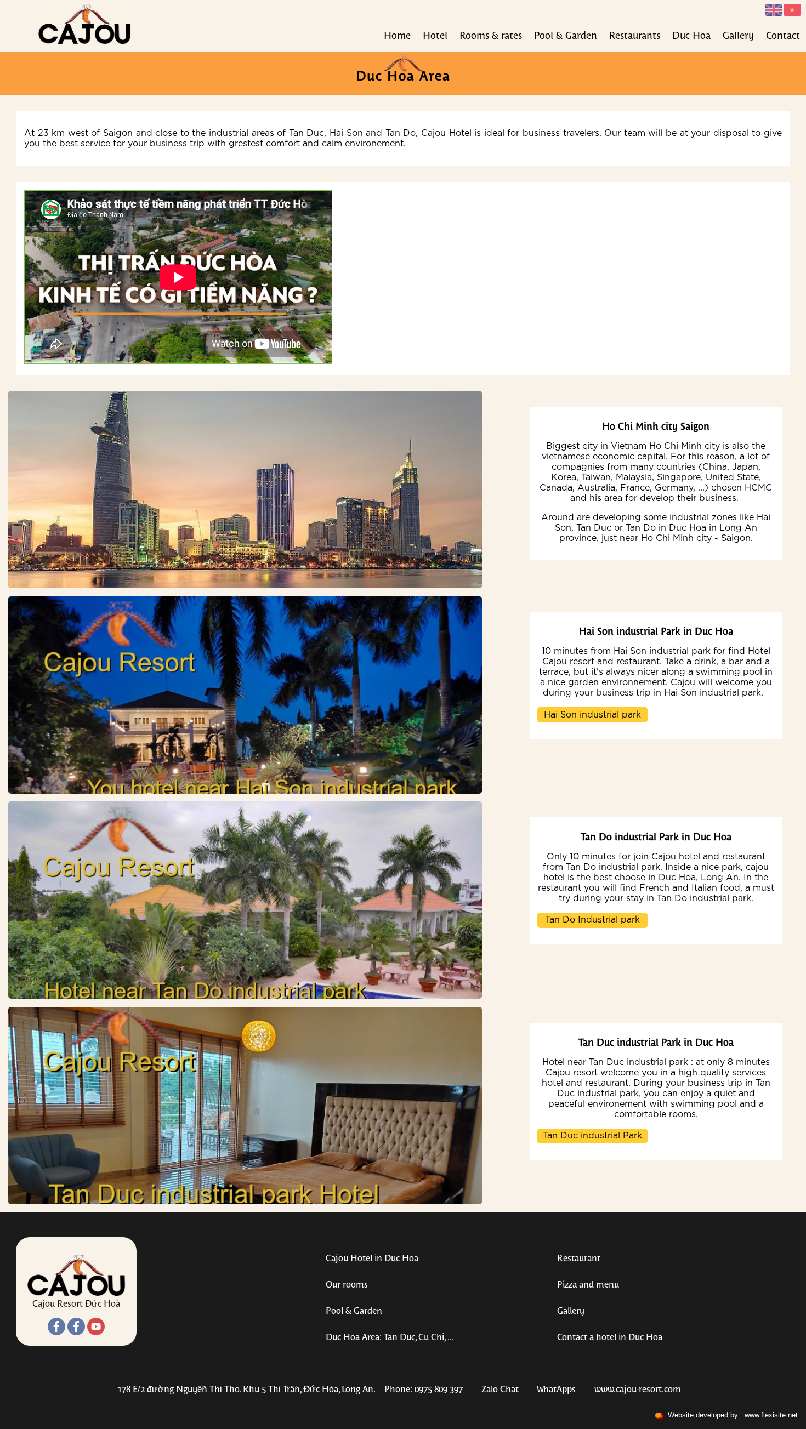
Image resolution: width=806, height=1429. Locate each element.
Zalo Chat (500, 1390)
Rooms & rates (490, 36)
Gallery (738, 36)
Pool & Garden (565, 36)
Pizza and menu (588, 1285)
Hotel (435, 36)
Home (397, 36)
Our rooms (347, 1285)
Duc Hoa (691, 36)
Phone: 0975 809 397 (423, 1390)
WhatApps (556, 1390)
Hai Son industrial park (592, 714)
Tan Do (400, 133)
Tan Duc (307, 133)
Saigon (118, 133)
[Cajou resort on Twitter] (76, 1333)
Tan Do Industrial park (592, 919)
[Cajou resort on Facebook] (57, 1333)
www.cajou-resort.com (637, 1390)
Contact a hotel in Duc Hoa (609, 1338)
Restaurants (634, 36)
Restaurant (578, 1259)
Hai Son (346, 133)
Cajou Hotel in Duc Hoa (372, 1259)
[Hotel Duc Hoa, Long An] (84, 42)
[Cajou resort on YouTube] (96, 1333)
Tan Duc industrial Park (592, 1135)
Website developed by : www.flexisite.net (730, 1415)
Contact (783, 36)
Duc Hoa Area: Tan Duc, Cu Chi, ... (390, 1338)
